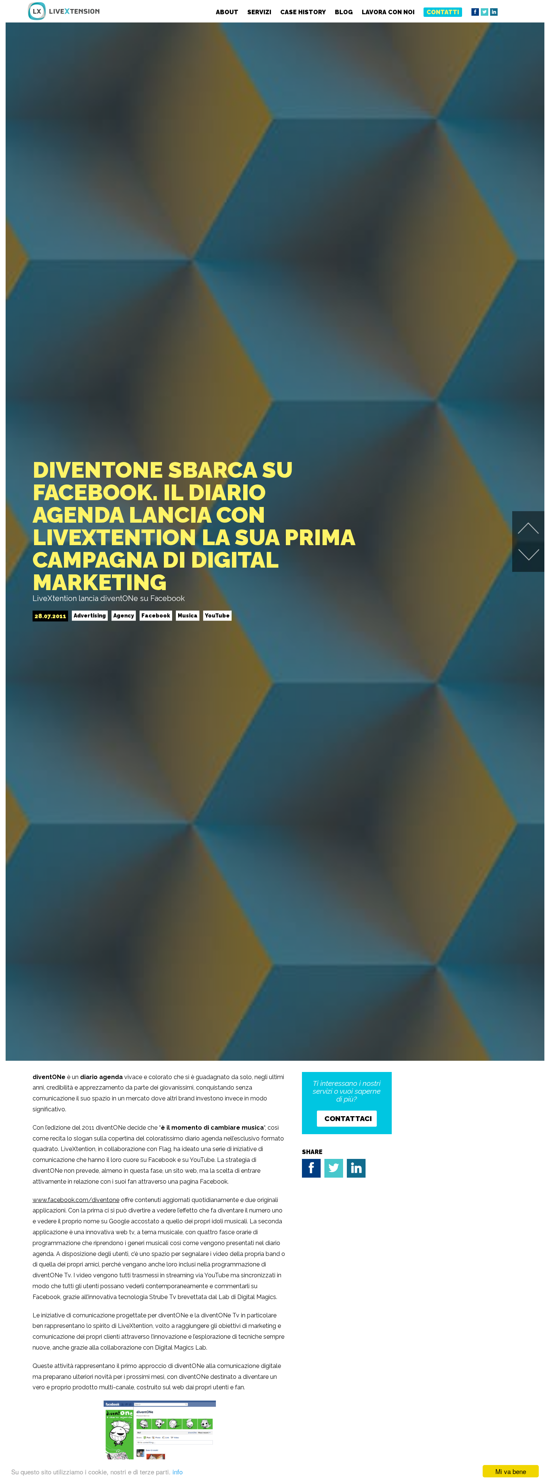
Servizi (259, 12)
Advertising (90, 616)
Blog (344, 12)
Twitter (484, 12)
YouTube (217, 616)
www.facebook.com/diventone (76, 1199)
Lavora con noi (388, 12)
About (227, 12)
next (528, 528)
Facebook (475, 12)
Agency (123, 616)
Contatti (443, 12)
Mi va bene (510, 1471)
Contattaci (348, 1118)
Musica (188, 616)
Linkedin (494, 12)
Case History (303, 12)
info (177, 1471)
